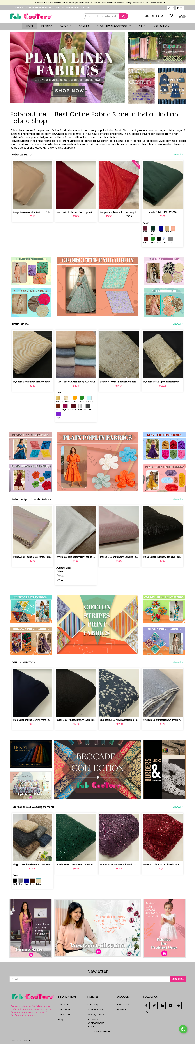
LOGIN (147, 16)
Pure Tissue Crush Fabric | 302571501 (76, 381)
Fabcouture (27, 1040)
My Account (124, 1004)
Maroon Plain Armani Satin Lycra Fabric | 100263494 (84, 212)
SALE (142, 26)
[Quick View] (39, 205)
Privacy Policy (95, 1014)
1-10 (61, 571)
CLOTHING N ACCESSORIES (114, 26)
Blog (60, 1019)
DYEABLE (65, 26)
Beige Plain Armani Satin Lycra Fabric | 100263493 (39, 212)
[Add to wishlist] (32, 205)
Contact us (64, 1009)
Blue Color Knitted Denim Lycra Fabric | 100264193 (39, 719)
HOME (30, 26)
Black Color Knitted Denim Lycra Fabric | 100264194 (83, 719)
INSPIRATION (161, 26)
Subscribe (178, 979)
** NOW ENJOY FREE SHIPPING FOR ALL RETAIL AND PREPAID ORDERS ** (52, 7)
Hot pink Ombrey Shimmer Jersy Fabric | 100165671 (126, 212)
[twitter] (154, 1005)
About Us (63, 1004)
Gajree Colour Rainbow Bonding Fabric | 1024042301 (127, 556)
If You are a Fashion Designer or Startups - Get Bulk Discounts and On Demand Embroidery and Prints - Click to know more (79, 2)
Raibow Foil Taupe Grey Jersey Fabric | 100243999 (39, 556)
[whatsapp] (147, 1012)
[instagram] (170, 1005)
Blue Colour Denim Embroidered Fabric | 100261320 (126, 719)
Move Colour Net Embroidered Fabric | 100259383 (126, 864)
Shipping (92, 1004)
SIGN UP (159, 16)
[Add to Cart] (25, 205)
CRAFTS (84, 26)
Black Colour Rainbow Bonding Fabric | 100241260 (169, 556)
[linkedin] (162, 1005)
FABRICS (46, 26)
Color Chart (65, 1014)
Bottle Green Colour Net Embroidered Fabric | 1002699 (85, 864)
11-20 (61, 575)
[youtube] (178, 1005)
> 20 (61, 579)
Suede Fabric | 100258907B (163, 212)
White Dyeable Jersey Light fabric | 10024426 (80, 556)
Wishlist (121, 1009)
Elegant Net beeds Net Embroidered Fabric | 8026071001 (42, 864)
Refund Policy (95, 1009)
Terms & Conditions (99, 1031)
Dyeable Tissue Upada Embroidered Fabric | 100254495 (129, 381)
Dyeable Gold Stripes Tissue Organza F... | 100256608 (41, 381)
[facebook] (146, 1005)
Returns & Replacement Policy (95, 1023)
